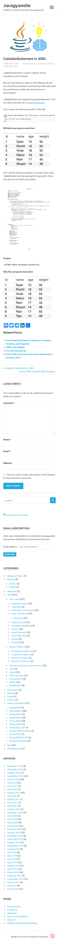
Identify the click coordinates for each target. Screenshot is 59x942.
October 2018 (14, 842)
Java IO (15, 628)
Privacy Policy (13, 906)
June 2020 (12, 815)
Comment (9, 402)
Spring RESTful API (18, 737)
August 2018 (13, 849)
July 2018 (12, 852)
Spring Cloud (15, 724)
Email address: (10, 546)
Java (16, 66)
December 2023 (15, 766)
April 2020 (12, 822)
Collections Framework (23, 610)
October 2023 (14, 772)
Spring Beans (15, 717)
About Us (11, 919)
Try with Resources (16, 350)
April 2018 (12, 862)
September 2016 (15, 878)
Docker (12, 583)
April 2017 (12, 868)
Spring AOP (15, 707)
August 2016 (13, 882)
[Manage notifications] (52, 936)
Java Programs (19, 632)
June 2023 (12, 785)
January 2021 (13, 809)
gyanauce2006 (28, 63)
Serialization (15, 685)
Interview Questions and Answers (25, 665)
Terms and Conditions (17, 916)
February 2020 (14, 829)
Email (7, 451)
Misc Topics (12, 689)
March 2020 (13, 825)
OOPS (12, 682)
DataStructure (18, 622)
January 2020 (13, 832)
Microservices (16, 678)
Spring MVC (15, 734)
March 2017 (13, 872)
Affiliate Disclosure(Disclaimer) (22, 923)
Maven (12, 586)
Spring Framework (16, 703)
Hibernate (12, 591)
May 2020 (12, 819)
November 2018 (15, 839)
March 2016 (13, 888)
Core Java (8, 66)
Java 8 (12, 672)
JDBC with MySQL (15, 347)
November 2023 (15, 769)
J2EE (11, 668)
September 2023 (15, 775)
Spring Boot (15, 720)
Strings (15, 638)
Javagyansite (17, 5)
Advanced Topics (46, 63)
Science (11, 699)
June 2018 (12, 855)
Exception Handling (21, 625)
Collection (16, 606)
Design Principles (20, 657)
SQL (9, 745)
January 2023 (13, 792)
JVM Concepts (16, 675)
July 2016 (12, 885)
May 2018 (12, 858)
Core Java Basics (20, 613)
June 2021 (12, 802)
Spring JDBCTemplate (20, 730)
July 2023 (12, 782)
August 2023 (13, 779)
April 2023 (12, 789)
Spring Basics (15, 710)
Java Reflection (19, 635)
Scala (9, 696)
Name (7, 439)
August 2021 (13, 799)
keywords (18, 617)
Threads (15, 642)
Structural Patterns (21, 661)
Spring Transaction (18, 740)
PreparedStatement (34, 102)
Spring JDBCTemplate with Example (36, 371)
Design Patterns (17, 646)
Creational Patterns (21, 654)
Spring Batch (15, 714)
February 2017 (14, 875)
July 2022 (12, 795)
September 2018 (15, 845)
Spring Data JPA (17, 727)
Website (7, 462)
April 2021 (12, 805)
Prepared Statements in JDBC (19, 368)
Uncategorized (14, 748)
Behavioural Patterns (22, 651)
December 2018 (15, 835)
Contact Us (12, 909)
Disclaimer (12, 913)
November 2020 (15, 812)
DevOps (11, 579)
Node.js (11, 693)
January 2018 (13, 865)
